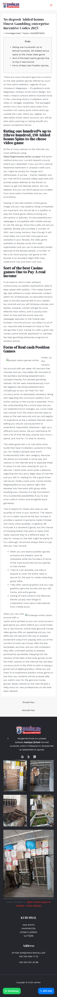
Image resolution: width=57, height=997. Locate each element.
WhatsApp (13, 991)
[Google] (22, 756)
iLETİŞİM (28, 935)
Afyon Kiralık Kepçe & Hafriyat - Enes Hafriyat (28, 988)
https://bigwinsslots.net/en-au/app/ (22, 156)
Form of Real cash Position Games (30, 65)
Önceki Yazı (29, 702)
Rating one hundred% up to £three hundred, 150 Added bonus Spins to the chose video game (30, 51)
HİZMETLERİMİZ (28, 932)
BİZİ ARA (47, 991)
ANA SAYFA (29, 924)
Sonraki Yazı (28, 710)
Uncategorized (13, 33)
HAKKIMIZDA (29, 928)
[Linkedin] (34, 756)
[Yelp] (28, 756)
